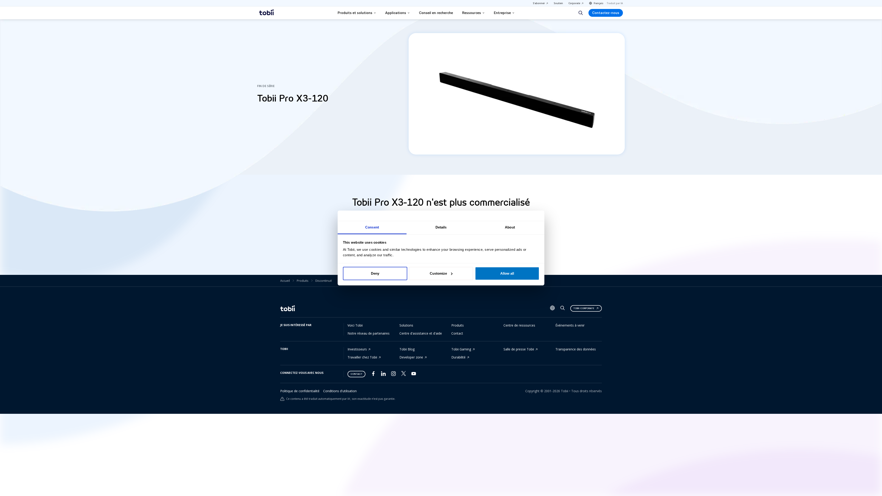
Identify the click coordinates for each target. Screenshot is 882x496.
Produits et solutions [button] (355, 13)
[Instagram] (393, 374)
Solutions (406, 325)
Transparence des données (575, 349)
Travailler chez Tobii (362, 357)
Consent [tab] (372, 227)
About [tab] (510, 227)
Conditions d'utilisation (340, 391)
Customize (438, 273)
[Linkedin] (383, 374)
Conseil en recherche (436, 13)
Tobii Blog (407, 349)
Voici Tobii (355, 325)
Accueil (285, 281)
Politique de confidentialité (299, 391)
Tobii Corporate (583, 308)
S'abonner (539, 3)
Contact (457, 333)
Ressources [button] (471, 13)
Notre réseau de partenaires (369, 333)
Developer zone (411, 357)
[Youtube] (413, 374)
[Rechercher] (580, 13)
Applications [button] (395, 13)
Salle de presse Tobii (518, 349)
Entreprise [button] (502, 13)
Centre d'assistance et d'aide (420, 333)
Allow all (507, 273)
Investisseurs (357, 349)
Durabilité (458, 357)
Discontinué (323, 281)
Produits (302, 281)
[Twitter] (403, 374)
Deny (375, 273)
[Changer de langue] (552, 308)
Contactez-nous (605, 13)
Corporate (574, 3)
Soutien (558, 3)
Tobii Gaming (461, 349)
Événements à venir (570, 325)
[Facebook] (373, 374)
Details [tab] (441, 227)
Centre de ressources (519, 325)
